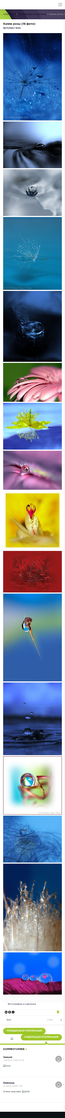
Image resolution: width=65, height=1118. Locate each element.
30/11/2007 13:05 (12, 28)
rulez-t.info (9, 14)
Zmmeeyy (8, 1083)
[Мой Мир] (13, 1012)
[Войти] (14, 4)
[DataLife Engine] (4, 4)
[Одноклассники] (9, 1012)
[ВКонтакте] (6, 1012)
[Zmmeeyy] (58, 1083)
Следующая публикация (41, 1037)
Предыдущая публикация (24, 1031)
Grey (8, 1020)
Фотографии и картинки (32, 14)
